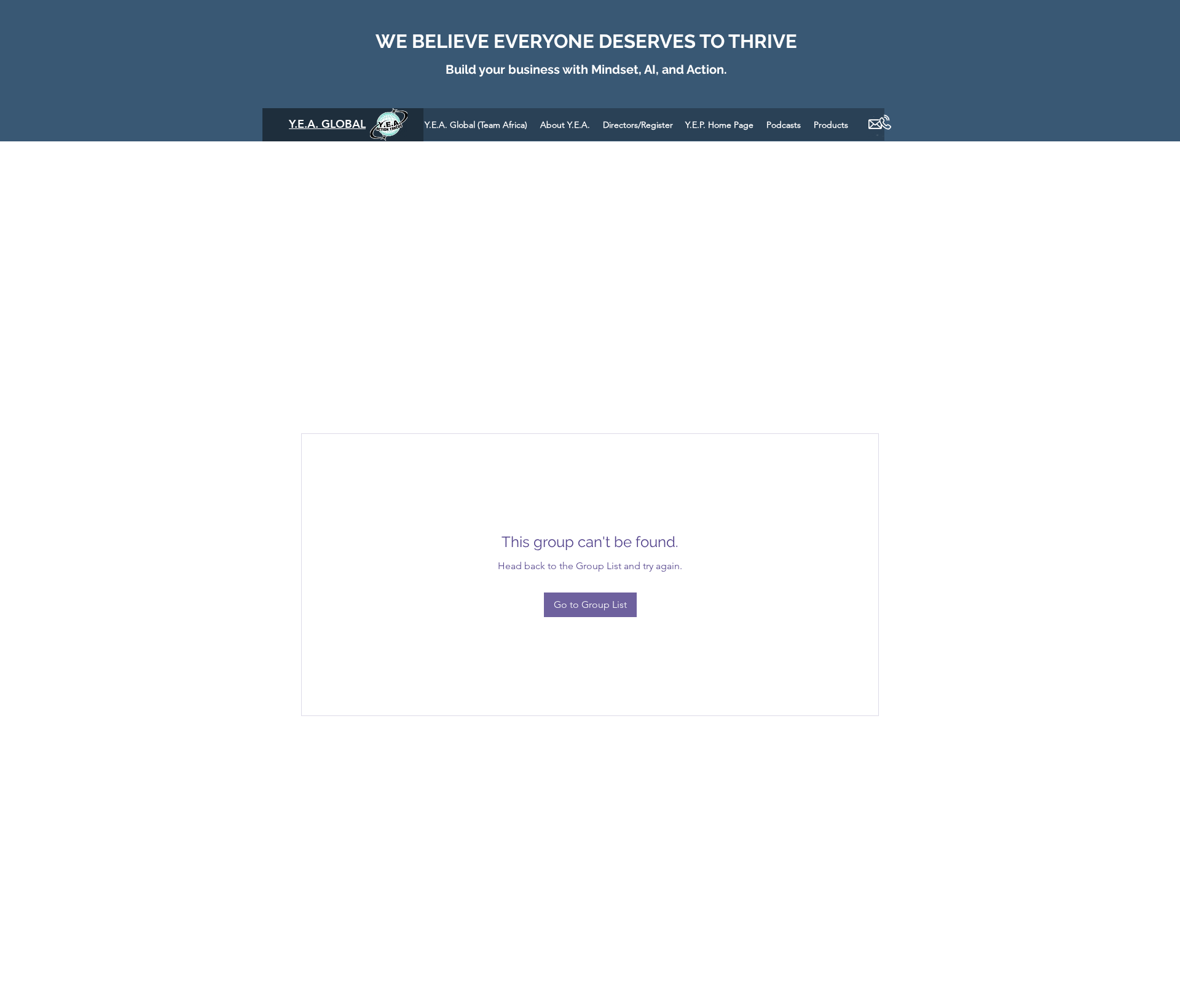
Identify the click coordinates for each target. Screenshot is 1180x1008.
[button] (784, 124)
